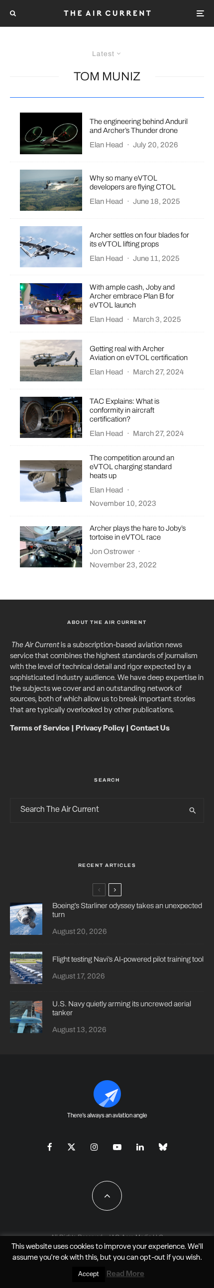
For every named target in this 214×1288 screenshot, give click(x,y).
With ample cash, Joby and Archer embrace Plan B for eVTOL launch (132, 296)
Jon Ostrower (112, 551)
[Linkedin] (140, 1147)
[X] (71, 1147)
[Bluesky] (163, 1147)
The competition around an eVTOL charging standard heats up (132, 467)
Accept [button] (88, 1274)
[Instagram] (94, 1147)
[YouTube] (117, 1147)
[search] (193, 810)
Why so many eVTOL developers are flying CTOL (133, 182)
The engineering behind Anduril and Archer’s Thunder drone (139, 126)
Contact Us (150, 729)
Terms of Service (40, 729)
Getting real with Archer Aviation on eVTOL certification (139, 353)
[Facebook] (50, 1147)
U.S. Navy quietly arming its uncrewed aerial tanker (121, 1008)
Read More (125, 1274)
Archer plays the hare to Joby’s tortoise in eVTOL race (138, 532)
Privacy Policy (100, 729)
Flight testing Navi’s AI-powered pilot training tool (128, 959)
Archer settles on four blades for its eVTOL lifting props (139, 239)
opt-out (152, 1258)
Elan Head (106, 145)
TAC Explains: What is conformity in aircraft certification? (124, 410)
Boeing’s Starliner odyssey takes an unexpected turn (127, 910)
